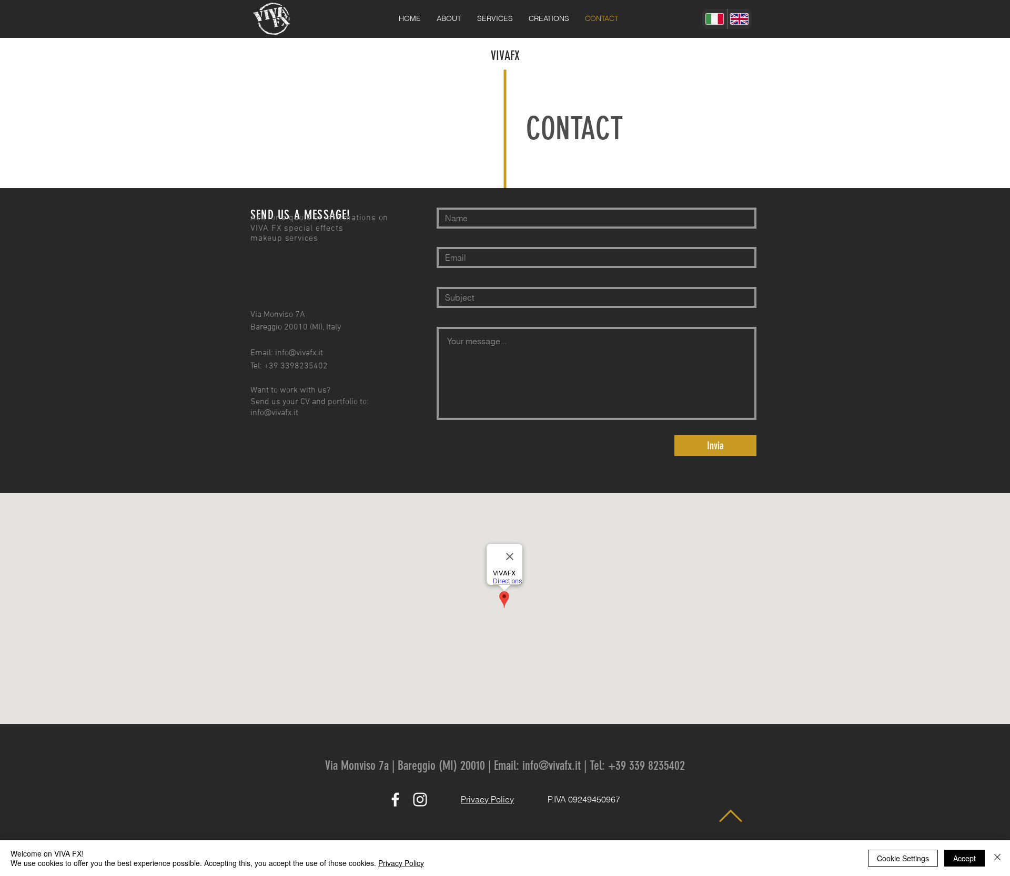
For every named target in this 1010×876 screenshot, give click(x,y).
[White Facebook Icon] (395, 799)
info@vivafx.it (299, 353)
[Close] (997, 858)
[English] (739, 19)
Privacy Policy (401, 863)
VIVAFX (505, 55)
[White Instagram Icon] (420, 799)
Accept (964, 858)
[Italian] (714, 19)
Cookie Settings (903, 858)
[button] (495, 18)
